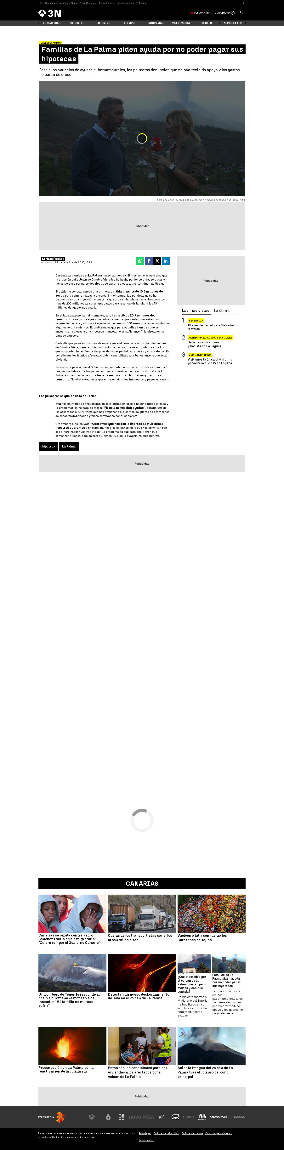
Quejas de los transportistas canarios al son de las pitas (140, 937)
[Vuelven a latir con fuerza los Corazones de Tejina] (212, 914)
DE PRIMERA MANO (200, 355)
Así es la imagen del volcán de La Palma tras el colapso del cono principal (205, 1072)
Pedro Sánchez (107, 3)
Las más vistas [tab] (195, 311)
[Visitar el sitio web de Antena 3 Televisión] (94, 1117)
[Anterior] (41, 3)
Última (202, 12)
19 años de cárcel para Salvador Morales (211, 327)
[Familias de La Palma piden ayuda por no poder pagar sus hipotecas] (229, 963)
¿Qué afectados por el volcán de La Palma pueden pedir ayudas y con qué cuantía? (192, 984)
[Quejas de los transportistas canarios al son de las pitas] (142, 914)
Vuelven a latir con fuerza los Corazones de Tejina (202, 937)
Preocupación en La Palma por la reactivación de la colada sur (66, 1069)
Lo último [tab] (222, 311)
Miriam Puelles (53, 259)
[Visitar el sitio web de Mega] (148, 1117)
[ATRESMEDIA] (51, 1117)
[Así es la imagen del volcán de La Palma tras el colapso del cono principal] (212, 1046)
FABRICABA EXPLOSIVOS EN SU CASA (210, 337)
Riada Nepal (51, 3)
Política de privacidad (166, 1133)
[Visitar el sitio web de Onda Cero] (175, 1117)
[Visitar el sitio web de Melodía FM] (202, 1117)
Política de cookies (192, 1133)
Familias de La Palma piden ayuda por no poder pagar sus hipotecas (226, 980)
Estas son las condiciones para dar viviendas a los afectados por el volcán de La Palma (137, 1072)
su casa (156, 279)
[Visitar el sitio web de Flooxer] (239, 1117)
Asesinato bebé (125, 3)
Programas (155, 23)
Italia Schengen (88, 3)
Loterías (103, 23)
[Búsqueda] (242, 13)
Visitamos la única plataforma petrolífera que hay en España (210, 361)
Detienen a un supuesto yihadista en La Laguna (205, 344)
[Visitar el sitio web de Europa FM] (189, 1117)
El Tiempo (141, 3)
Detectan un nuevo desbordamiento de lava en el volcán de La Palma (138, 996)
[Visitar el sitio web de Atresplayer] (221, 1117)
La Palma (69, 446)
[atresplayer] (225, 13)
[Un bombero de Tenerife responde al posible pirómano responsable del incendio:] (72, 973)
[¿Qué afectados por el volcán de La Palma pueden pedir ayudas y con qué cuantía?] (194, 963)
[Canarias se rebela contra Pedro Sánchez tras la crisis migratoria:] (72, 914)
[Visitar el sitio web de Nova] (135, 1117)
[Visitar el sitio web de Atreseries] (162, 1117)
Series (207, 23)
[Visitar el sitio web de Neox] (121, 1117)
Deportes (77, 23)
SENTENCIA (196, 320)
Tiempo (129, 23)
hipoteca (48, 446)
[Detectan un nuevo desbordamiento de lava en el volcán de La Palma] (142, 973)
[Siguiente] (243, 3)
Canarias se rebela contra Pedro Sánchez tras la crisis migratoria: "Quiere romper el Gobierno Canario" (69, 938)
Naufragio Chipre (69, 3)
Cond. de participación (218, 1133)
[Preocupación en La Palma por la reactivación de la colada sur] (72, 1046)
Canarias (142, 883)
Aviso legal (145, 1133)
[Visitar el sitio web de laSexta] (108, 1117)
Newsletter (233, 23)
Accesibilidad (146, 1140)
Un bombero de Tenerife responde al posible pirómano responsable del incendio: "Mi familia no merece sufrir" (69, 1000)
